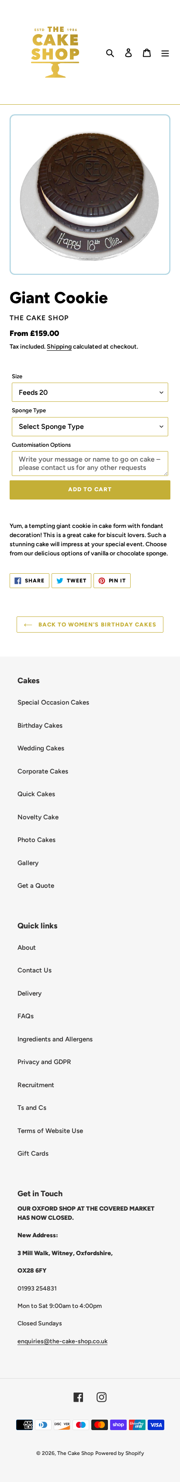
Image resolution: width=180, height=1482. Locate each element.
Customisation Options (41, 445)
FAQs (25, 1016)
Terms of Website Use (50, 1131)
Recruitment (35, 1085)
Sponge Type (29, 410)
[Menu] (165, 52)
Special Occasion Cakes (53, 702)
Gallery (27, 863)
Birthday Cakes (39, 725)
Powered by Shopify (119, 1453)
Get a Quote (35, 886)
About (26, 947)
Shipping (59, 346)
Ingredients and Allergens (55, 1039)
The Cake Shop (75, 1453)
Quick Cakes (36, 794)
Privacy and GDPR (44, 1062)
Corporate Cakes (42, 771)
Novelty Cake (38, 817)
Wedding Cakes (40, 748)
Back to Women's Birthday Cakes (96, 624)
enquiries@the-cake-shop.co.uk (62, 1341)
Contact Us (34, 970)
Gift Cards (32, 1153)
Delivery (29, 993)
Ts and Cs (31, 1108)
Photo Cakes (36, 840)
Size (17, 376)
